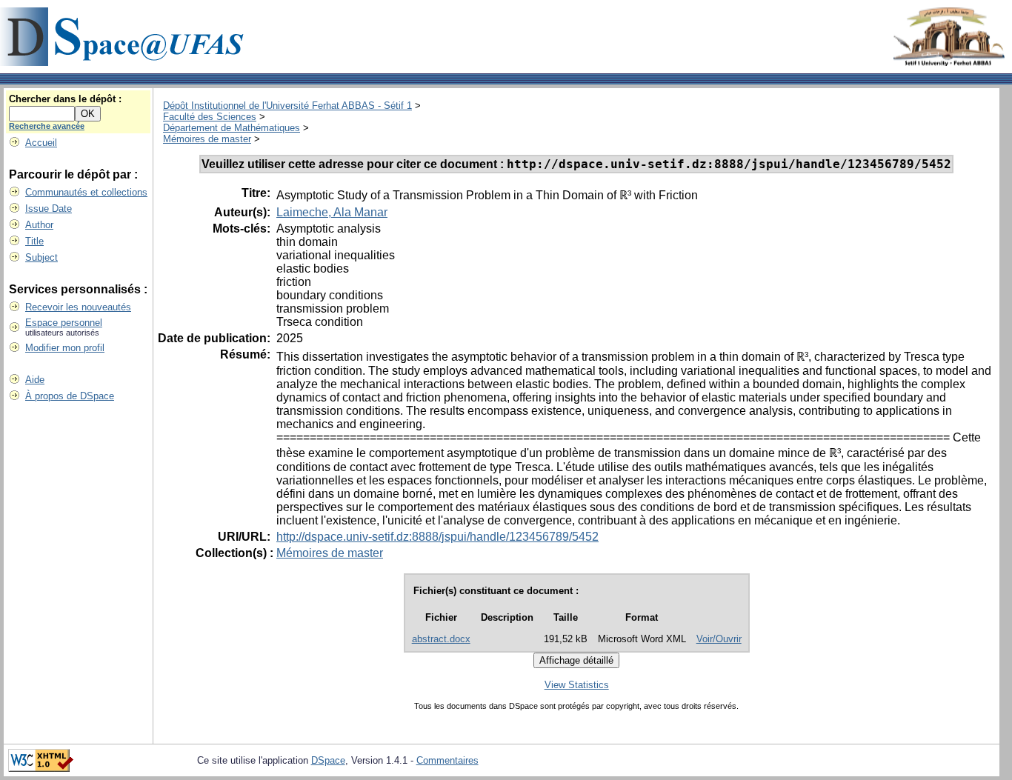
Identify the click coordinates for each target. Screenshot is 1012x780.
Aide (34, 379)
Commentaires (447, 760)
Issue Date (48, 208)
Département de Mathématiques (231, 127)
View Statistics (577, 684)
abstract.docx (441, 638)
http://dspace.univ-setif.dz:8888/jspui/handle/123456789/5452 (437, 536)
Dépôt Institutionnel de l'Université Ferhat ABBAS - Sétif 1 (287, 105)
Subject (41, 257)
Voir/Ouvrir (719, 638)
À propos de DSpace (69, 395)
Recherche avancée (46, 125)
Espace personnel (63, 322)
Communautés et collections (86, 192)
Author (39, 224)
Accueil (41, 142)
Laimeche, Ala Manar (331, 212)
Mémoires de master (207, 138)
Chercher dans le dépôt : (65, 98)
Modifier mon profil (64, 347)
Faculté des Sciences (209, 116)
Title (34, 241)
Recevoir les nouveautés (78, 307)
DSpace (328, 760)
